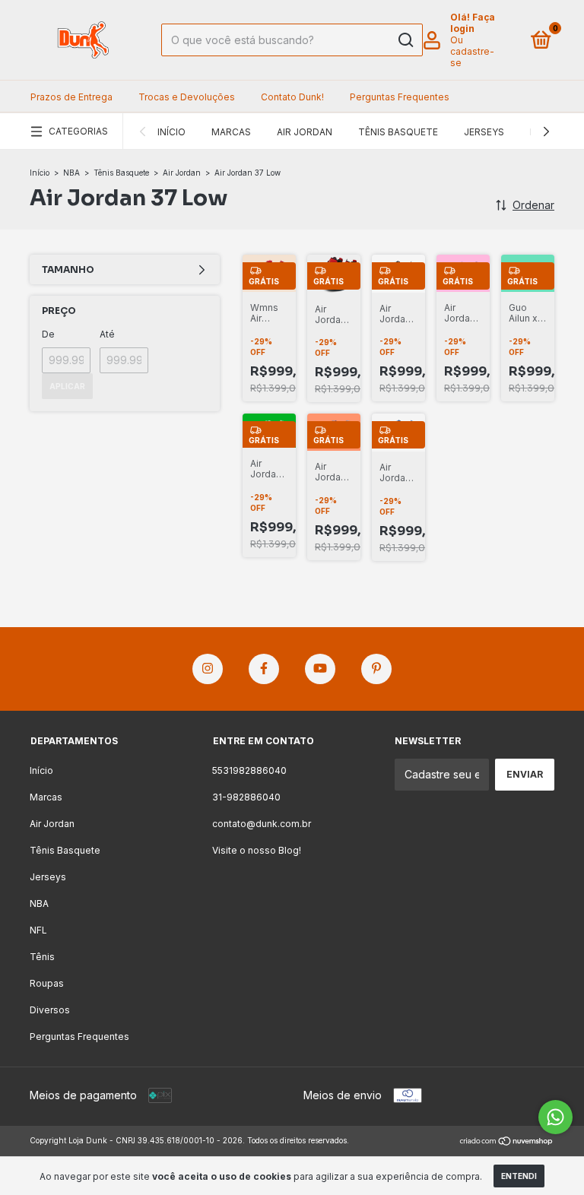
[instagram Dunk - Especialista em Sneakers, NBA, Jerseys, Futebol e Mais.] (207, 669)
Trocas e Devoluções (186, 97)
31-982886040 (246, 797)
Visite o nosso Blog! (256, 850)
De (48, 334)
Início (171, 132)
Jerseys (484, 132)
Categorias (78, 131)
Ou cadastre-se (472, 51)
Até (107, 334)
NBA (71, 172)
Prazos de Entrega (71, 97)
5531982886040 (249, 770)
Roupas (47, 983)
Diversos (50, 1010)
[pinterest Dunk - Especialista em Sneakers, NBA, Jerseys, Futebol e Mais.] (376, 669)
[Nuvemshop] (506, 1142)
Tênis (42, 956)
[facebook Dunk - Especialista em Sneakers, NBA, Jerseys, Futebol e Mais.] (264, 669)
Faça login (472, 22)
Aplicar (67, 386)
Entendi (519, 1176)
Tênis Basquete (398, 132)
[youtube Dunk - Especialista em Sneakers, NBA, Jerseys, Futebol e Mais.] (320, 669)
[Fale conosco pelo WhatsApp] (555, 1117)
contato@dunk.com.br (261, 823)
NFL (38, 930)
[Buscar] (404, 40)
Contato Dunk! (292, 97)
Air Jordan (304, 132)
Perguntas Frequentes (399, 97)
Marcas (231, 132)
